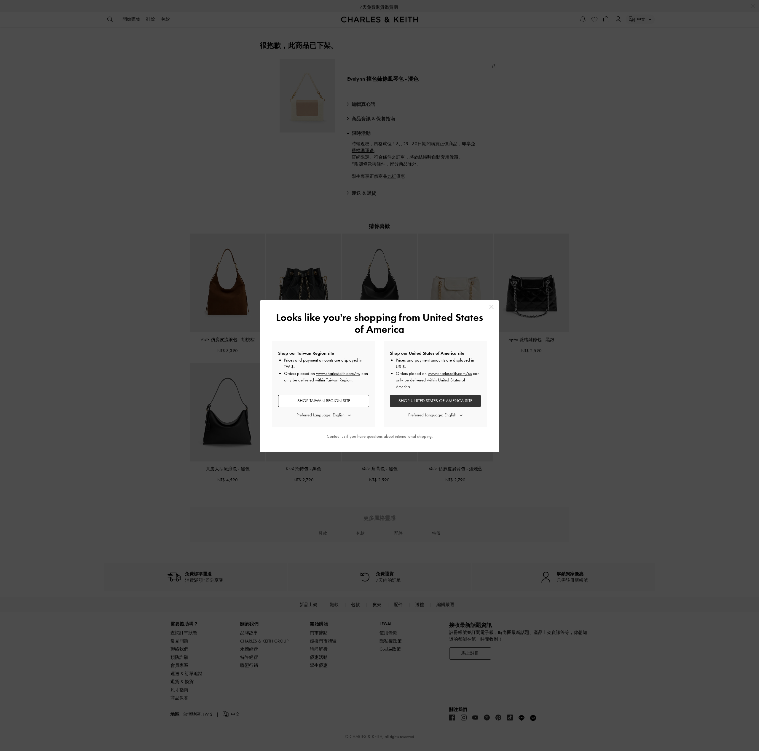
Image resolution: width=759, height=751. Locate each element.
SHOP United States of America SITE (435, 400)
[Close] (491, 307)
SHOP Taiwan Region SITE (323, 400)
